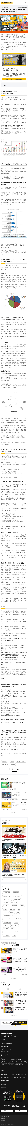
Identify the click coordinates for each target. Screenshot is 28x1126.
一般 (2, 1074)
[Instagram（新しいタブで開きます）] (5, 1036)
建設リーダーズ (14, 925)
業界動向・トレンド (21, 761)
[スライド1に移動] (12, 1025)
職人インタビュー (17, 896)
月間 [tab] (20, 989)
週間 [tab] (8, 989)
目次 (5, 85)
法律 (5, 1077)
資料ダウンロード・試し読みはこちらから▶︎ (12, 749)
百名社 (12, 928)
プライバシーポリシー (5, 1116)
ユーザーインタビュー (8, 918)
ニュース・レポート (5, 1051)
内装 (9, 1074)
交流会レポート (7, 896)
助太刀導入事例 (7, 892)
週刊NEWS (6, 925)
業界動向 (5, 909)
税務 (7, 789)
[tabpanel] (14, 1002)
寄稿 (18, 912)
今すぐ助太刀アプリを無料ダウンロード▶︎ (12, 722)
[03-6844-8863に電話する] (18, 1106)
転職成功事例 (17, 899)
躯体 (24, 1077)
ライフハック (14, 902)
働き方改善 (14, 905)
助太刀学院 (3, 1087)
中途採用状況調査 (7, 922)
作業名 (5, 1074)
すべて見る (14, 878)
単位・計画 (14, 1074)
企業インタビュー (7, 899)
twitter (2, 678)
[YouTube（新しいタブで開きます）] (15, 1036)
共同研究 (16, 922)
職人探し (17, 931)
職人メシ (12, 912)
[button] (14, 813)
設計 (18, 1077)
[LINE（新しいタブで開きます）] (8, 1036)
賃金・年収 (12, 909)
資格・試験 (6, 902)
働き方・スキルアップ (6, 1049)
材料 (2, 1077)
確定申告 (11, 789)
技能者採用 (4, 761)
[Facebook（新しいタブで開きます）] (11, 1036)
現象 (8, 1077)
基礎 (19, 1074)
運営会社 (3, 1120)
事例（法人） (6, 905)
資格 (21, 1077)
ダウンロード (21, 703)
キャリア (5, 912)
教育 (19, 909)
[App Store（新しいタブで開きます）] (7, 1097)
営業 (2, 799)
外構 (22, 1074)
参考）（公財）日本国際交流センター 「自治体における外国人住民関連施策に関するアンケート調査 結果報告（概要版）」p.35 (13, 657)
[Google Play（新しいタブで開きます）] (7, 1100)
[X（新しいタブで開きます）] (2, 1036)
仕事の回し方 (5, 764)
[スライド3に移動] (15, 1025)
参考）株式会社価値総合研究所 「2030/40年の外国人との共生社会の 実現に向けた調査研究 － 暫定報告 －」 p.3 (13, 647)
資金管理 (3, 809)
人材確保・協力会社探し (6, 1043)
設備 (15, 1077)
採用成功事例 (16, 892)
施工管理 (22, 905)
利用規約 (3, 1118)
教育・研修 (6, 928)
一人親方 (3, 789)
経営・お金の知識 (5, 7)
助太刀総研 (18, 918)
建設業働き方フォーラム (9, 915)
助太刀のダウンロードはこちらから (14, 79)
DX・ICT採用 (12, 799)
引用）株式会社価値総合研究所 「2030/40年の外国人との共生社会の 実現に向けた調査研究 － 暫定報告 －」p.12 (13, 245)
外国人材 (12, 761)
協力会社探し (6, 935)
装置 (12, 1077)
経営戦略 (6, 799)
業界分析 (13, 764)
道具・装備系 (4, 974)
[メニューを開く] (25, 2)
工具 (25, 1074)
